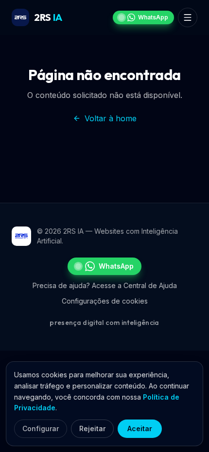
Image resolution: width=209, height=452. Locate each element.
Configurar (40, 428)
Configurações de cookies (105, 301)
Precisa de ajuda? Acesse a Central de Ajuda (105, 285)
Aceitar (139, 428)
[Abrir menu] (187, 17)
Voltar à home (111, 118)
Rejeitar (92, 428)
